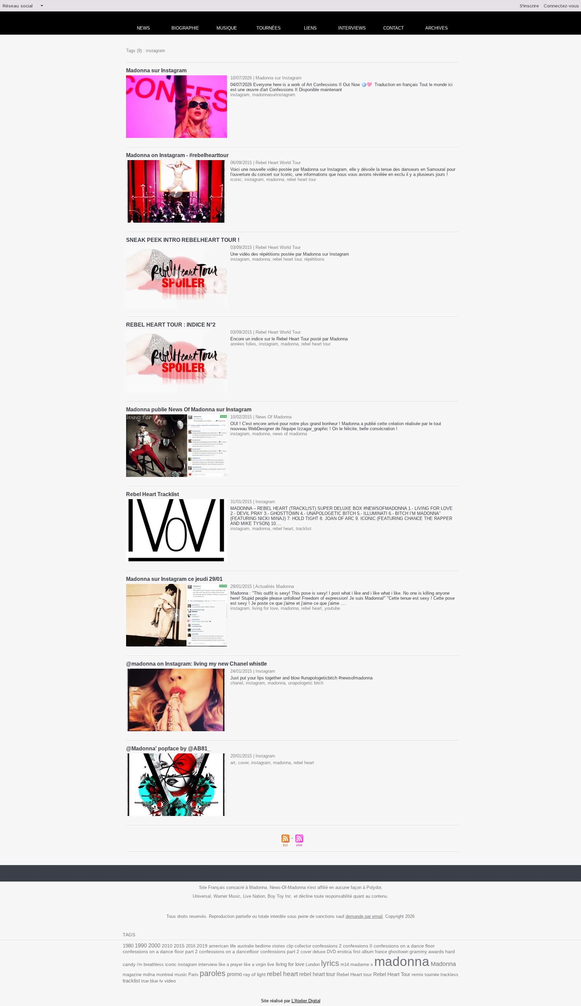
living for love (265, 608)
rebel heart (283, 528)
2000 (154, 945)
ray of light (254, 974)
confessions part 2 (279, 951)
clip (289, 945)
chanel (236, 682)
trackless (449, 974)
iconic (236, 179)
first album (363, 951)
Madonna (443, 964)
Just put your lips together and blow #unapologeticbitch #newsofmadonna (301, 677)
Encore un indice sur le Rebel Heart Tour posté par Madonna (289, 338)
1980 (128, 945)
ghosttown (398, 951)
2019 (202, 945)
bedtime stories (270, 945)
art (232, 762)
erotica (344, 951)
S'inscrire (529, 6)
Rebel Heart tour (354, 974)
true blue (149, 980)
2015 (179, 945)
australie (245, 945)
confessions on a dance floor (404, 945)
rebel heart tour (301, 179)
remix (417, 974)
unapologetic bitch (305, 682)
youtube (332, 608)
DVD (331, 951)
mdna (149, 974)
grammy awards (427, 951)
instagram (239, 94)
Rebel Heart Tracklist (152, 494)
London (313, 964)
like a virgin (255, 964)
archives (436, 28)
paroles (213, 973)
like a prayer (230, 964)
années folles (243, 343)
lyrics (330, 963)
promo (234, 974)
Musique (227, 28)
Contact (393, 28)
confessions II (357, 945)
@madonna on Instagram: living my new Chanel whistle (196, 664)
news (143, 28)
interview (207, 964)
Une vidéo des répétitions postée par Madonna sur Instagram (289, 254)
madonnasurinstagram (273, 94)
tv (161, 980)
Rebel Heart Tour (391, 974)
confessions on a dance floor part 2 (160, 951)
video (170, 980)
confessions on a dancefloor (229, 951)
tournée (432, 974)
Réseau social (18, 6)
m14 (345, 964)
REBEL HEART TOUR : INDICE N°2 (171, 325)
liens (310, 28)
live (270, 964)
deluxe (319, 951)
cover (243, 762)
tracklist (303, 528)
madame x (361, 964)
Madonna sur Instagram (156, 70)
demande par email (364, 916)
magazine (132, 974)
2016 (190, 945)
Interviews (352, 28)
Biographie (185, 28)
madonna (275, 179)
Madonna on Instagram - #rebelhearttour (177, 155)
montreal (164, 974)
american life (222, 945)
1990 (141, 945)
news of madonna (290, 433)
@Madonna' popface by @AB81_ (168, 748)
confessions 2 (327, 945)
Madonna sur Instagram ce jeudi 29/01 (174, 579)
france (381, 951)
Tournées (269, 28)
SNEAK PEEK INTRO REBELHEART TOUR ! (182, 240)
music (181, 974)
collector (303, 945)
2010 (167, 945)
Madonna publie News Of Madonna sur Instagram (188, 409)
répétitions (314, 259)
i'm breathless (150, 964)
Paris (193, 974)
